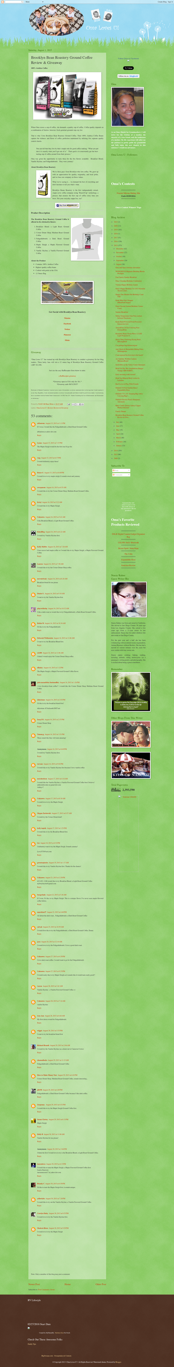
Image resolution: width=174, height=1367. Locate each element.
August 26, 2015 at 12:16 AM (51, 941)
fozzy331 (40, 719)
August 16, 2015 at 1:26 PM (69, 682)
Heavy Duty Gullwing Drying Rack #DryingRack (128, 340)
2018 (116, 233)
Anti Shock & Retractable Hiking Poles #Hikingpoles (129, 350)
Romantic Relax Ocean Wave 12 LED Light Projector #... (129, 334)
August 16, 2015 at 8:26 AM (57, 578)
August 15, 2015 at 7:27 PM (52, 443)
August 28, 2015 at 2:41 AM (53, 986)
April (118, 434)
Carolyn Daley (42, 1213)
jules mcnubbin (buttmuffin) (48, 682)
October (119, 256)
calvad (39, 927)
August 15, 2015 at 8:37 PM (51, 458)
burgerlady (41, 894)
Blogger (118, 1362)
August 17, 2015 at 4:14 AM (58, 778)
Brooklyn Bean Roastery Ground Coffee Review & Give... (130, 416)
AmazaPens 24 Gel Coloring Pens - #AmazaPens (128, 328)
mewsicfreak (42, 578)
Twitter (67, 329)
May (118, 430)
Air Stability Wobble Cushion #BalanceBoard (126, 360)
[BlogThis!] (75, 404)
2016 (116, 241)
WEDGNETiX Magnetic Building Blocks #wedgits (130, 272)
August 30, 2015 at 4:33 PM (56, 1164)
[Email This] (73, 404)
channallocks (42, 1060)
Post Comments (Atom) (46, 1289)
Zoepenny (41, 1104)
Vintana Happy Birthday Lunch (127, 285)
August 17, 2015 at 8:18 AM (55, 798)
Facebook (67, 323)
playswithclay (42, 608)
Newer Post (34, 1284)
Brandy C (41, 1183)
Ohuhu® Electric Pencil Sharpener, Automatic (128, 400)
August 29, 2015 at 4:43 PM (67, 1075)
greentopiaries (42, 862)
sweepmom (41, 487)
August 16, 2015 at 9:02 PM (53, 764)
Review (50, 408)
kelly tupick (41, 828)
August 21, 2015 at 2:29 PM (55, 877)
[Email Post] (68, 404)
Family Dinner (121, 411)
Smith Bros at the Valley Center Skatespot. (130, 364)
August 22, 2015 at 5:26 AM (56, 894)
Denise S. (40, 593)
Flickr (67, 340)
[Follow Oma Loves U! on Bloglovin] (128, 77)
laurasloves (41, 1164)
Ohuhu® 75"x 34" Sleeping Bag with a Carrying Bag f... (129, 394)
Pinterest (67, 334)
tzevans (40, 764)
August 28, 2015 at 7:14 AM (55, 1001)
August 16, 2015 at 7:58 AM (53, 564)
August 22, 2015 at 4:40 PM (57, 912)
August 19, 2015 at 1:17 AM (59, 862)
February (119, 441)
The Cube (128, 553)
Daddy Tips (32, 1344)
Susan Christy (42, 1119)
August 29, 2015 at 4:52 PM (55, 1104)
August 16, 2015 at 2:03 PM (55, 699)
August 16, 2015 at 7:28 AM (58, 546)
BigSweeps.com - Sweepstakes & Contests (56, 1356)
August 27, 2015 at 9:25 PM (55, 971)
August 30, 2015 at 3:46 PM (57, 1149)
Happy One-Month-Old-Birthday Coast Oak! (129, 295)
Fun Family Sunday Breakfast (126, 277)
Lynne (39, 443)
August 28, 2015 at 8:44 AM (55, 1016)
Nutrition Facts (59, 1333)
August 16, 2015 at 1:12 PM (53, 667)
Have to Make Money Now (47, 1075)
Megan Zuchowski (44, 813)
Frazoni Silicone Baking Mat (128, 193)
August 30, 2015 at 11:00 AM (54, 1134)
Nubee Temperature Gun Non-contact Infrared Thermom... (129, 317)
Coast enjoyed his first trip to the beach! (129, 355)
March (118, 437)
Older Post (101, 1284)
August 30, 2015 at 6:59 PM (55, 1183)
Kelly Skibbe (42, 546)
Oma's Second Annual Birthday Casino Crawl (129, 307)
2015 (116, 245)
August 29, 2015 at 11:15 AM (58, 1060)
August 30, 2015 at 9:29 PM (59, 1228)
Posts (116, 470)
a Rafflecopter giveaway (67, 376)
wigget (39, 1030)
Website (67, 318)
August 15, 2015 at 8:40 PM (54, 472)
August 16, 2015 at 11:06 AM (64, 638)
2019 (116, 229)
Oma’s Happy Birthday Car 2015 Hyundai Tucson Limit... (130, 289)
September (120, 260)
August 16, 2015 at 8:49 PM (57, 749)
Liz (38, 843)
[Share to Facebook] (80, 404)
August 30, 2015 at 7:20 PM (55, 1198)
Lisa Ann (40, 1016)
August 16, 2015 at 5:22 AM (52, 502)
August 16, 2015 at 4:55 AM (56, 487)
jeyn (39, 941)
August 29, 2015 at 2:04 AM (60, 1045)
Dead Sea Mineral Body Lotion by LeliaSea (128, 379)
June (118, 426)
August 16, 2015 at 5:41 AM (55, 517)
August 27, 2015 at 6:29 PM (55, 956)
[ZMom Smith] (128, 61)
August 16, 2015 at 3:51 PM (54, 734)
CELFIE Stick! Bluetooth (128, 542)
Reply (39, 435)
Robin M (40, 623)
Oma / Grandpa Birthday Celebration (129, 281)
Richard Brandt (43, 1045)
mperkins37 (41, 912)
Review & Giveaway (61, 408)
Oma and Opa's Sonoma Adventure (128, 267)
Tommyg (40, 734)
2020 (116, 226)
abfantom (41, 423)
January (119, 445)
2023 (116, 222)
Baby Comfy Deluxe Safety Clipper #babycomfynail (128, 406)
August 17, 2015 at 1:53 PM (57, 828)
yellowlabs (41, 1198)
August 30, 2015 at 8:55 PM (59, 1213)
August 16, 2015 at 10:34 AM (55, 623)
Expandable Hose (128, 559)
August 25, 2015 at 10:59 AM (53, 927)
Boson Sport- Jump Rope (128, 548)
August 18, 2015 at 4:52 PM (50, 843)
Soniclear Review (128, 565)
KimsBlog (41, 532)
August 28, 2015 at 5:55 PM (53, 1030)
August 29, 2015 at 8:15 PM (58, 1119)
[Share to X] (78, 404)
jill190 (39, 1090)
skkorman (41, 699)
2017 (116, 237)
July (117, 422)
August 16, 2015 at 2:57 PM (54, 719)
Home (68, 1284)
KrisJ (39, 502)
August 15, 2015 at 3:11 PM (55, 423)
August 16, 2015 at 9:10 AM (55, 593)
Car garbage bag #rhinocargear (126, 345)
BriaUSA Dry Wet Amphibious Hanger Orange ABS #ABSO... (129, 369)
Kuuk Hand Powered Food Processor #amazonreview (129, 322)
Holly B (40, 1134)
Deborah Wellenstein (45, 638)
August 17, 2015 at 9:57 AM (62, 813)
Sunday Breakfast (122, 312)
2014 (116, 450)
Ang (38, 458)
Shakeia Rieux (42, 1228)
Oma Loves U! (42, 408)
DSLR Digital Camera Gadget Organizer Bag (128, 535)
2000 (116, 458)
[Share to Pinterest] (82, 404)
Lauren (40, 564)
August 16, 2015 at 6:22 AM (55, 532)
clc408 (39, 653)
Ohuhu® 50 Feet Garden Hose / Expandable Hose (127, 389)
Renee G (40, 472)
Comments (118, 475)
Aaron (39, 986)
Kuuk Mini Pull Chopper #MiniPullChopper (124, 301)
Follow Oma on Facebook (128, 59)
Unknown (41, 517)
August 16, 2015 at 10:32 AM (58, 608)
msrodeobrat (42, 778)
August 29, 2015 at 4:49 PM (52, 1090)
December (120, 248)
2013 (116, 454)
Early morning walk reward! (126, 374)
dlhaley (40, 667)
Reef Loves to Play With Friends (127, 384)
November (120, 252)
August (119, 264)
